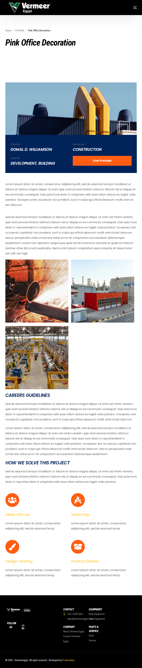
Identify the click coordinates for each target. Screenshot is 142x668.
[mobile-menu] (130, 8)
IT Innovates (68, 660)
